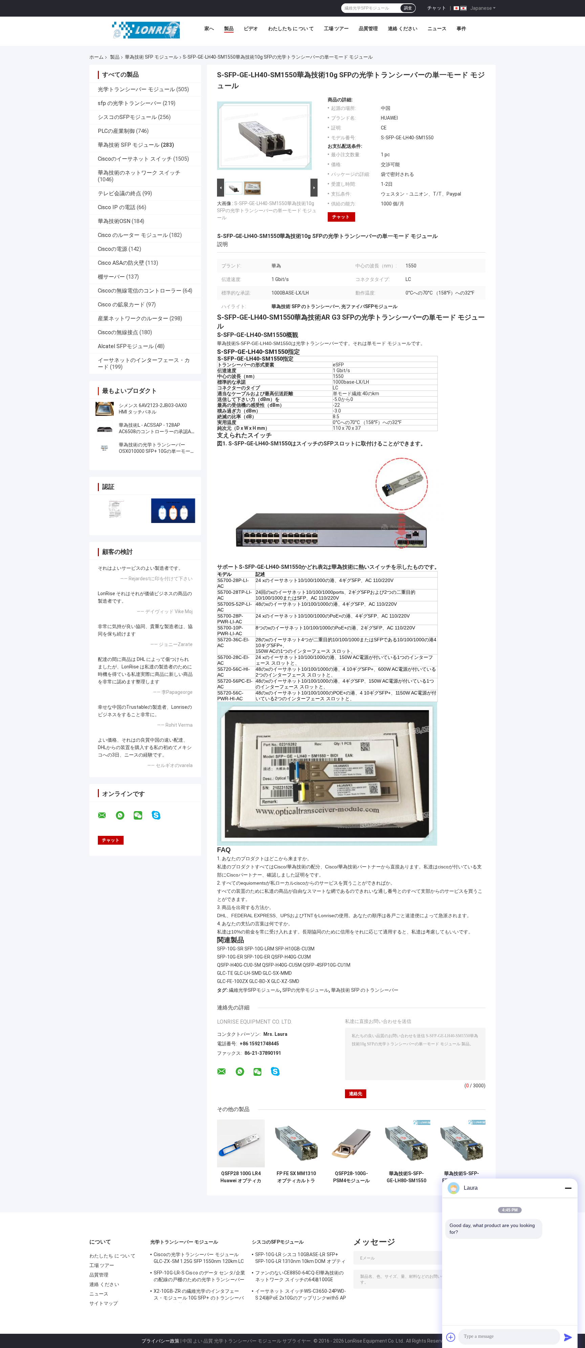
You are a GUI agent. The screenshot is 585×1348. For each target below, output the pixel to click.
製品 (229, 28)
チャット (436, 8)
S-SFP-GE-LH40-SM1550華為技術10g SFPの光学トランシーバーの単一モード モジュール (267, 210)
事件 (461, 28)
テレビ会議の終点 (119, 193)
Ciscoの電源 (112, 249)
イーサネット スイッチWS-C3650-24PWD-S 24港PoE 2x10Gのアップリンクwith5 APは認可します (300, 1295)
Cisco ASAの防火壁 (121, 263)
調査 (408, 8)
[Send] (568, 1337)
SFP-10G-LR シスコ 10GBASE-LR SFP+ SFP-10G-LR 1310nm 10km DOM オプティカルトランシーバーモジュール (300, 1259)
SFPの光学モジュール (305, 990)
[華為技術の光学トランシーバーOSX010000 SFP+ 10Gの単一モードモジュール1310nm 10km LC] (104, 448)
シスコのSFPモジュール (127, 117)
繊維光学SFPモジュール (254, 990)
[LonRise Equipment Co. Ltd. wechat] (142, 815)
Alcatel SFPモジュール (126, 346)
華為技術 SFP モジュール (151, 57)
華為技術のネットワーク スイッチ (139, 172)
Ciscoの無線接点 (118, 332)
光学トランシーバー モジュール (136, 89)
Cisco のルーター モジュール (133, 235)
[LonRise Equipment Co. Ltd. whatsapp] (124, 815)
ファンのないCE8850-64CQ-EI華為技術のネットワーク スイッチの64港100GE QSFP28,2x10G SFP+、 (299, 1277)
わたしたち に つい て (291, 28)
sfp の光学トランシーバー (129, 103)
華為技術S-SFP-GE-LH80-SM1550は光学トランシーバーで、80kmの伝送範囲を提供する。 (406, 1177)
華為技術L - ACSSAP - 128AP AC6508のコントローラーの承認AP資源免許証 (156, 431)
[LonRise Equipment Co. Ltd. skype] (160, 815)
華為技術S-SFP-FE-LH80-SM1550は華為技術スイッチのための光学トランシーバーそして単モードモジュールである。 (461, 1177)
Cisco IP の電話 (116, 207)
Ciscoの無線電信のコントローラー (139, 290)
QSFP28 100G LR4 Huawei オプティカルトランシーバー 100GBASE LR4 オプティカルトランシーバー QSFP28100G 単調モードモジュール (240, 1177)
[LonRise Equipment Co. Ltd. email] (106, 815)
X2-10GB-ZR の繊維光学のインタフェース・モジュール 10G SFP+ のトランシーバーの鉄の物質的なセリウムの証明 (199, 1295)
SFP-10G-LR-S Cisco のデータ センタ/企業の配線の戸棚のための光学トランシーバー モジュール (199, 1277)
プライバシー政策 (160, 1341)
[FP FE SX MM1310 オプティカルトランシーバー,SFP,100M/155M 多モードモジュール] (296, 1143)
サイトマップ (103, 1303)
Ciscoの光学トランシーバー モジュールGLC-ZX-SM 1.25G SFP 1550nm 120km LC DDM (199, 1259)
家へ (209, 28)
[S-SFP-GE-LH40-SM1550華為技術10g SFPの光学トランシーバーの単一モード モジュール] (264, 137)
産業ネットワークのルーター (133, 318)
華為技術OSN (114, 221)
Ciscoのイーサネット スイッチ (135, 159)
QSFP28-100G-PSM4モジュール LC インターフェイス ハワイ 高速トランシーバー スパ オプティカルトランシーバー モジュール (351, 1177)
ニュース (437, 28)
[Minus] (568, 1188)
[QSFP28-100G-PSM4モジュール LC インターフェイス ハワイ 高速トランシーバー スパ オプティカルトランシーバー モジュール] (351, 1143)
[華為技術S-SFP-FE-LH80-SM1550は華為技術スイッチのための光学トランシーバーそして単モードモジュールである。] (461, 1143)
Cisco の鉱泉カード (121, 304)
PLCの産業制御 (116, 131)
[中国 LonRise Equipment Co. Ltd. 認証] (117, 510)
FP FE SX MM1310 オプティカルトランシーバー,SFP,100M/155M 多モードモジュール (296, 1177)
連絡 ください (402, 28)
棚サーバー (111, 277)
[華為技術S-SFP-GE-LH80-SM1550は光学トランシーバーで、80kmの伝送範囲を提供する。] (406, 1143)
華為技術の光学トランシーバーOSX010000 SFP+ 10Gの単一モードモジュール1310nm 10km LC (157, 451)
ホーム (96, 57)
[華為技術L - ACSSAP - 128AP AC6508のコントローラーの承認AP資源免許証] (104, 428)
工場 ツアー (336, 28)
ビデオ (251, 28)
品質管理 (368, 28)
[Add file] (451, 1337)
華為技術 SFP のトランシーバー (364, 990)
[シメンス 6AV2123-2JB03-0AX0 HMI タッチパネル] (104, 409)
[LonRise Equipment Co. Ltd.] (146, 30)
